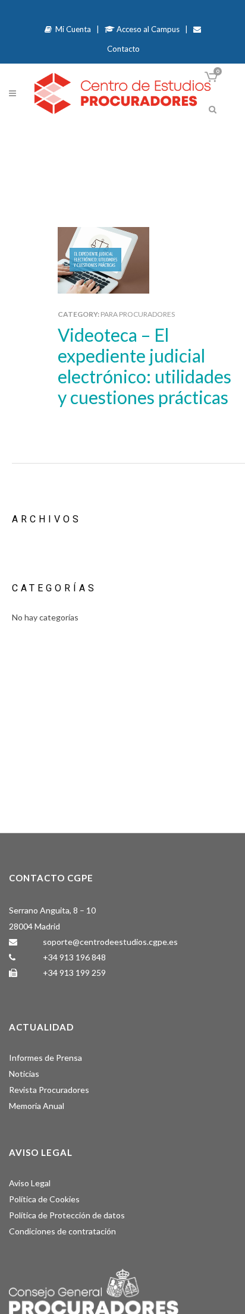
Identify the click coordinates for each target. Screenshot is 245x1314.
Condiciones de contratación (62, 1231)
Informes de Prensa (45, 1058)
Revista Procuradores (49, 1090)
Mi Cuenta (71, 29)
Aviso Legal (30, 1183)
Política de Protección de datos (67, 1215)
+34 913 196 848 (74, 957)
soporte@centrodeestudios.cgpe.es (110, 942)
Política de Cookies (44, 1199)
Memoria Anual (36, 1106)
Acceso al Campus (147, 29)
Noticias (24, 1074)
